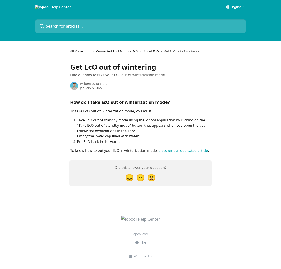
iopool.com (141, 234)
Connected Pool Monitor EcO (117, 51)
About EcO (151, 51)
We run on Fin (143, 256)
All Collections (80, 51)
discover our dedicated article (183, 150)
